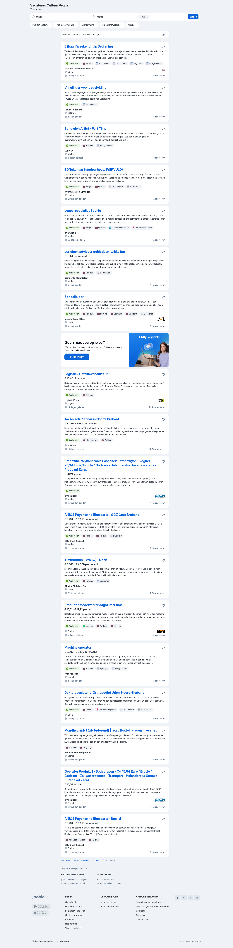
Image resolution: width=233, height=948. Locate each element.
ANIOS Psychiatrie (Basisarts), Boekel (92, 819)
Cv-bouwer (141, 915)
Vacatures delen (108, 902)
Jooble (197, 941)
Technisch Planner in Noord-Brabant (91, 419)
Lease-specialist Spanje (82, 211)
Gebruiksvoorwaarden (42, 941)
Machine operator (77, 647)
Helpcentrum (71, 923)
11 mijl (142, 16)
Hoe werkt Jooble (73, 906)
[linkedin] (197, 897)
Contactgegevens (73, 915)
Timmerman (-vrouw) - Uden (85, 560)
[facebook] (177, 897)
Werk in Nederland (73, 928)
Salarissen (140, 910)
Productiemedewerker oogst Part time (93, 605)
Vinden (193, 16)
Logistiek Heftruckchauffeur (86, 374)
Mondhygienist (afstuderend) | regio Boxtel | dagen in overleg (110, 730)
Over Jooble (71, 902)
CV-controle (142, 919)
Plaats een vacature (110, 906)
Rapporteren (158, 75)
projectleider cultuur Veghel (73, 883)
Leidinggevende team (75, 910)
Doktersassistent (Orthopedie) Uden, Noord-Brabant (104, 693)
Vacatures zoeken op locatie (109, 883)
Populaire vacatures (105, 879)
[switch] (164, 34)
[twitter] (190, 897)
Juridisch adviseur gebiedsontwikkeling (94, 252)
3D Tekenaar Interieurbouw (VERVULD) (93, 170)
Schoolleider (74, 297)
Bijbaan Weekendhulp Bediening (88, 46)
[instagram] (184, 897)
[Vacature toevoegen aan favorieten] (163, 47)
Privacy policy (62, 941)
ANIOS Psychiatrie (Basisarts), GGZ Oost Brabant (101, 515)
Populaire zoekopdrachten (73, 868)
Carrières (69, 919)
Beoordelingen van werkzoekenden (152, 906)
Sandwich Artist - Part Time (85, 128)
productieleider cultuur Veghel (74, 879)
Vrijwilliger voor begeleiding (85, 87)
